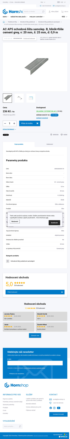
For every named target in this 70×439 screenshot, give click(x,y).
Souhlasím (54, 223)
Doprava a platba (8, 399)
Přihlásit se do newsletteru (16, 373)
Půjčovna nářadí (30, 410)
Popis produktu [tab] (18, 144)
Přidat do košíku (27, 123)
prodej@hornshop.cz (59, 399)
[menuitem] (6, 17)
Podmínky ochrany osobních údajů (12, 401)
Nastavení (14, 221)
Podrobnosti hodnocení (29, 38)
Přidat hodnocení (12, 292)
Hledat (43, 11)
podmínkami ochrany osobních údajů (34, 368)
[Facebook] (50, 407)
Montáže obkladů (20, 2)
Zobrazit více (35, 335)
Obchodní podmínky (8, 404)
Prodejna (5, 407)
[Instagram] (54, 407)
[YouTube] (59, 407)
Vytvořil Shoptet (57, 434)
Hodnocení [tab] (50, 144)
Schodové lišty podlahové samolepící (23, 261)
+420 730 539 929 (58, 403)
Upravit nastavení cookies (40, 435)
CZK (62, 2)
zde (47, 218)
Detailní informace (8, 129)
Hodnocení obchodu (35, 303)
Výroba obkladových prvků (33, 407)
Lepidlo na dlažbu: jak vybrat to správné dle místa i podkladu (35, 399)
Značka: (48, 39)
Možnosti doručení (42, 118)
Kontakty (5, 2)
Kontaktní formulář (58, 414)
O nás (11, 2)
